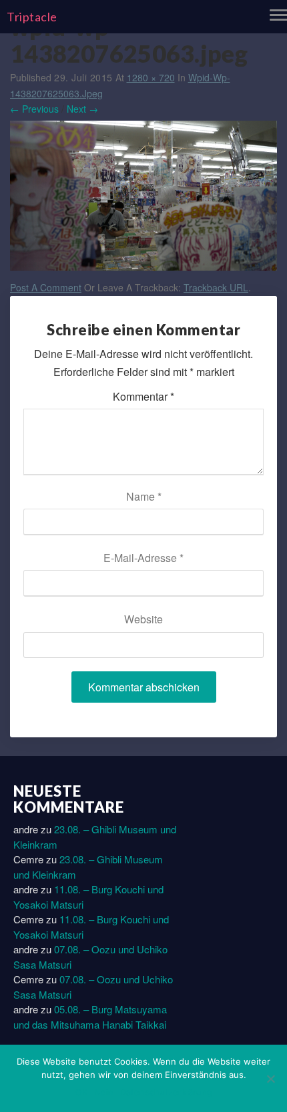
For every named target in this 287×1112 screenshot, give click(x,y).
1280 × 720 (151, 77)
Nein (103, 1092)
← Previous (34, 108)
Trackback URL (216, 287)
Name (144, 496)
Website (143, 619)
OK (81, 1092)
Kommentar (143, 396)
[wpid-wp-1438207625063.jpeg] (143, 198)
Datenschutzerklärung (166, 1092)
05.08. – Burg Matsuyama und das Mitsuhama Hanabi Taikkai (90, 1016)
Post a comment (45, 287)
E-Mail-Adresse (143, 557)
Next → (82, 108)
